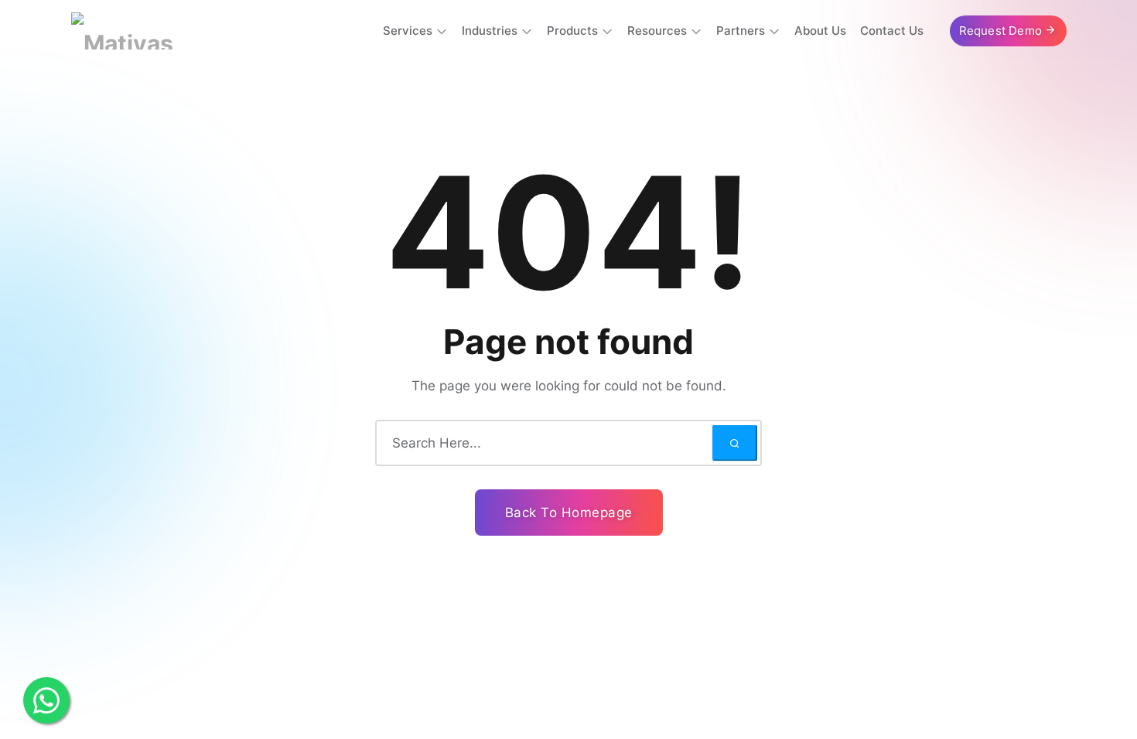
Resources (657, 30)
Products (572, 30)
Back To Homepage (569, 512)
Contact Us (892, 30)
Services (407, 30)
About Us (820, 30)
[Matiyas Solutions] (154, 30)
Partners (740, 30)
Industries (489, 30)
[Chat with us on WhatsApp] (46, 700)
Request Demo (1002, 30)
